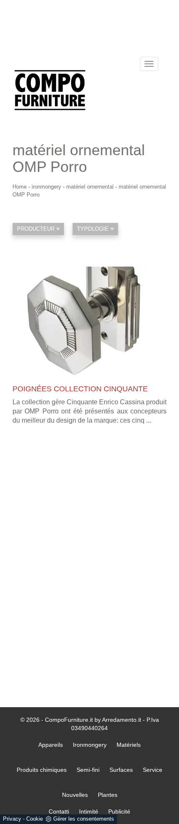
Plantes (107, 794)
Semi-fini (88, 769)
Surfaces (121, 769)
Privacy (12, 819)
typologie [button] (93, 229)
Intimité (88, 811)
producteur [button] (36, 229)
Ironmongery (90, 744)
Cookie (34, 819)
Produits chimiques (42, 769)
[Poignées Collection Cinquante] (89, 322)
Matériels (129, 744)
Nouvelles (75, 794)
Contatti (59, 811)
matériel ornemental (90, 187)
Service (152, 769)
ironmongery (46, 187)
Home (19, 187)
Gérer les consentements (83, 819)
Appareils (50, 744)
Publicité (119, 811)
